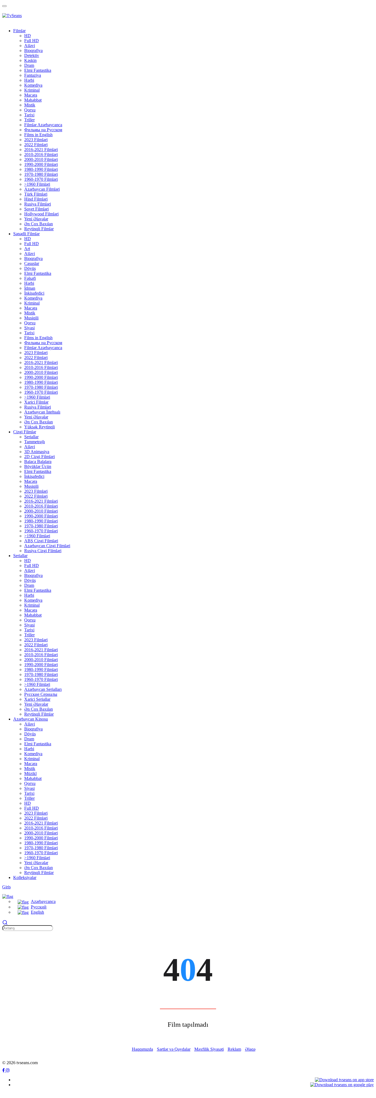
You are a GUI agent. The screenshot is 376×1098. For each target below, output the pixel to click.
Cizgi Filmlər (24, 431)
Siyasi (29, 327)
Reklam (234, 1049)
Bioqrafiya (33, 50)
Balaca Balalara (37, 461)
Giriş (6, 887)
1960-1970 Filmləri (41, 179)
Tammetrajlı (34, 441)
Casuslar (31, 263)
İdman (29, 288)
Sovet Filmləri (36, 209)
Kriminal (32, 90)
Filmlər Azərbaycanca (43, 124)
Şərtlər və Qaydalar (173, 1049)
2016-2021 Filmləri (41, 149)
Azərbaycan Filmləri (42, 189)
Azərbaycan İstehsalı (42, 412)
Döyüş (30, 268)
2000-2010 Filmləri (41, 159)
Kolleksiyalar (24, 877)
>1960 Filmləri (37, 184)
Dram (29, 65)
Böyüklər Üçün (37, 466)
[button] (7, 896)
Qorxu (30, 110)
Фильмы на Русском (43, 129)
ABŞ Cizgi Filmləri (41, 540)
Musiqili (31, 318)
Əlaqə (250, 1049)
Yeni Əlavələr (36, 219)
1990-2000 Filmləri (41, 164)
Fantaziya (32, 75)
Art (27, 248)
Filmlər (19, 30)
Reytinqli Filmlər (39, 228)
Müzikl (30, 773)
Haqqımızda (142, 1049)
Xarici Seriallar (37, 699)
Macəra (30, 95)
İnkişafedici (34, 293)
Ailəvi (29, 45)
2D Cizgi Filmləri (39, 456)
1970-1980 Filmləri (41, 174)
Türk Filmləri (35, 194)
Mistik (29, 105)
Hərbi (29, 80)
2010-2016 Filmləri (41, 154)
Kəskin (30, 60)
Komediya (33, 85)
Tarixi (29, 115)
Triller (29, 119)
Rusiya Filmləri (37, 204)
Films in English (38, 134)
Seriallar (31, 436)
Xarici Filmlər (36, 402)
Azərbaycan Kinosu (30, 719)
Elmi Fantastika (37, 70)
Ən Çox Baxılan (38, 223)
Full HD (31, 40)
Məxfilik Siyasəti (209, 1049)
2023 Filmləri (36, 139)
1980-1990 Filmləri (41, 169)
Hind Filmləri (36, 199)
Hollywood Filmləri (41, 214)
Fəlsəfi (30, 278)
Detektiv (31, 55)
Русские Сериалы (40, 694)
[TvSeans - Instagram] (8, 1070)
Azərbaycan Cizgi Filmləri (47, 545)
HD (27, 35)
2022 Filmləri (36, 144)
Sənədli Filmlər (26, 233)
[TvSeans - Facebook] (4, 1070)
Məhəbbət (33, 100)
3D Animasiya (36, 451)
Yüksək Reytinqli (39, 427)
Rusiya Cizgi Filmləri (42, 550)
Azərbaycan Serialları (43, 689)
